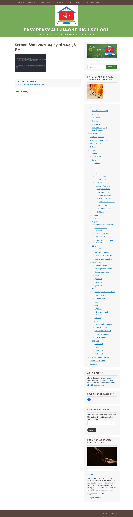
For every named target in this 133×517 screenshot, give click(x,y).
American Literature (102, 234)
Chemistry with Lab (102, 334)
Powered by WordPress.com (109, 513)
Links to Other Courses (98, 361)
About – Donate (46, 2)
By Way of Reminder (104, 205)
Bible (94, 160)
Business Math (100, 298)
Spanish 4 (98, 286)
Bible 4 (97, 173)
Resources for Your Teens (99, 140)
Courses (59, 2)
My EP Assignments (97, 137)
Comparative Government (104, 256)
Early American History (103, 252)
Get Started (96, 118)
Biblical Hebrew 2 (103, 179)
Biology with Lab (101, 327)
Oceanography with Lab (103, 324)
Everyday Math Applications (105, 292)
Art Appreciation (101, 265)
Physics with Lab (101, 338)
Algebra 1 (98, 302)
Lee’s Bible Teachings (102, 186)
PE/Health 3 (99, 351)
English (95, 222)
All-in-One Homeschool (94, 2)
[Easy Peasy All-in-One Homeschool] (89, 401)
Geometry (98, 305)
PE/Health (95, 341)
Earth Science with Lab (103, 331)
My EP (69, 2)
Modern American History (104, 259)
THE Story (100, 212)
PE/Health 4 (99, 354)
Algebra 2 (98, 309)
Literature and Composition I (105, 224)
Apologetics (99, 183)
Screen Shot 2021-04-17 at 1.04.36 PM (31, 83)
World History (100, 249)
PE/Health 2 (99, 347)
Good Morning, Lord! (104, 192)
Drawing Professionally (103, 269)
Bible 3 (97, 170)
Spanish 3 (98, 282)
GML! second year (105, 195)
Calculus (98, 318)
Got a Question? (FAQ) (100, 111)
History (94, 246)
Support (19, 2)
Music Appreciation (102, 272)
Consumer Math (100, 295)
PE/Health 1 (99, 344)
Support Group (107, 380)
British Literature (101, 237)
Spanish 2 (98, 279)
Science (95, 321)
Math (94, 289)
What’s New (32, 2)
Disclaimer (94, 364)
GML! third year (105, 198)
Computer (95, 215)
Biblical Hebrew (100, 176)
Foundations (96, 153)
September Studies (104, 209)
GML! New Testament (107, 202)
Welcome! (95, 114)
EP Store (78, 2)
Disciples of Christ (103, 189)
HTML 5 (97, 218)
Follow (91, 430)
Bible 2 (97, 166)
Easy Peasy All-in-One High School (66, 29)
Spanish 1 (98, 275)
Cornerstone (96, 157)
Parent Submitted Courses (99, 357)
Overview (95, 121)
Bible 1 (97, 163)
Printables (96, 124)
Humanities (96, 262)
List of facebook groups (95, 385)
